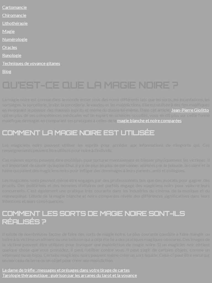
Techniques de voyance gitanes (31, 63)
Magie (8, 31)
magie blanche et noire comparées (149, 120)
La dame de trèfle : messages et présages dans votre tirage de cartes (66, 269)
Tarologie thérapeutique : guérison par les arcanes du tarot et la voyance (69, 275)
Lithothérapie (15, 23)
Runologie (11, 55)
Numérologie (14, 39)
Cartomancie (14, 7)
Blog (6, 71)
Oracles (9, 47)
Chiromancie (14, 15)
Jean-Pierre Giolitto (190, 109)
